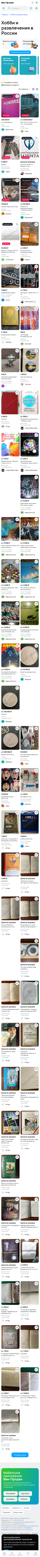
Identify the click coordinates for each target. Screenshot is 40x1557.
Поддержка (6, 1512)
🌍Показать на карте (10, 85)
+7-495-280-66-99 (17, 1520)
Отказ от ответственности (9, 1533)
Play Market (10, 1493)
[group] (9, 65)
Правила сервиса (24, 1533)
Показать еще (20, 1455)
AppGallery (10, 1499)
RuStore (24, 1499)
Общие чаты (16, 1508)
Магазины (6, 1508)
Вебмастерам (18, 1512)
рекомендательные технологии (28, 1526)
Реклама (26, 1508)
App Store (25, 1493)
